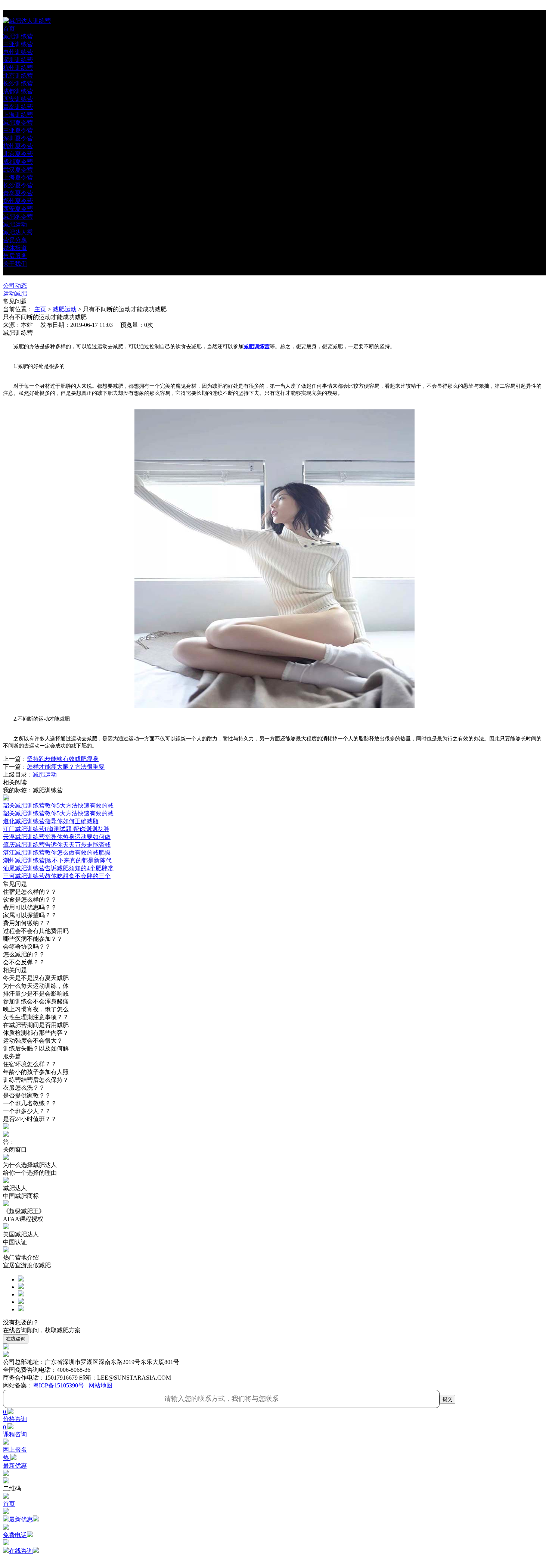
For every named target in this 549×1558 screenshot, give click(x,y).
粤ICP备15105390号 (58, 1385)
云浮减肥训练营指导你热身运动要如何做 (57, 837)
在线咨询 (15, 1339)
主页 (40, 309)
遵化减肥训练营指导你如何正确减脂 (51, 821)
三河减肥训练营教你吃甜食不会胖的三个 (57, 876)
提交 (447, 1399)
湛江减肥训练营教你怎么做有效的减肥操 (57, 852)
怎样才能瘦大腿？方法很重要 (66, 767)
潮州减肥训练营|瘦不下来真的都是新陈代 (57, 860)
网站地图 (100, 1385)
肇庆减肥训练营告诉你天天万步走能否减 (57, 845)
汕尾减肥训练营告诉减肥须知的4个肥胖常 (58, 868)
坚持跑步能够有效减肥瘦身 (63, 759)
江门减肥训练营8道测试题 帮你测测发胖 (56, 829)
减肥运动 (65, 309)
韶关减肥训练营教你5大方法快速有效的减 (58, 813)
